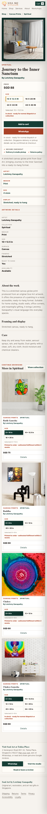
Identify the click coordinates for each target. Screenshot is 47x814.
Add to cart (23, 124)
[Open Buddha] (23, 484)
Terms (23, 793)
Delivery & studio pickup (16, 152)
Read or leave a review (23, 770)
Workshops (36, 8)
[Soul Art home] (17, 3)
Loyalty (18, 797)
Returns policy (36, 152)
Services (19, 8)
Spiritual (27, 14)
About (27, 8)
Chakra (6, 601)
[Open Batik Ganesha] (23, 393)
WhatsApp (23, 131)
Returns (15, 793)
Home (4, 8)
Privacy (31, 793)
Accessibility (7, 797)
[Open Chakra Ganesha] (23, 660)
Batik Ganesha (10, 420)
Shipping (6, 793)
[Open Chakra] (23, 574)
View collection (35, 367)
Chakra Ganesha (11, 686)
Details (23, 457)
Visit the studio (34, 764)
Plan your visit (24, 753)
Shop (11, 8)
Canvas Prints (15, 14)
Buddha (7, 511)
